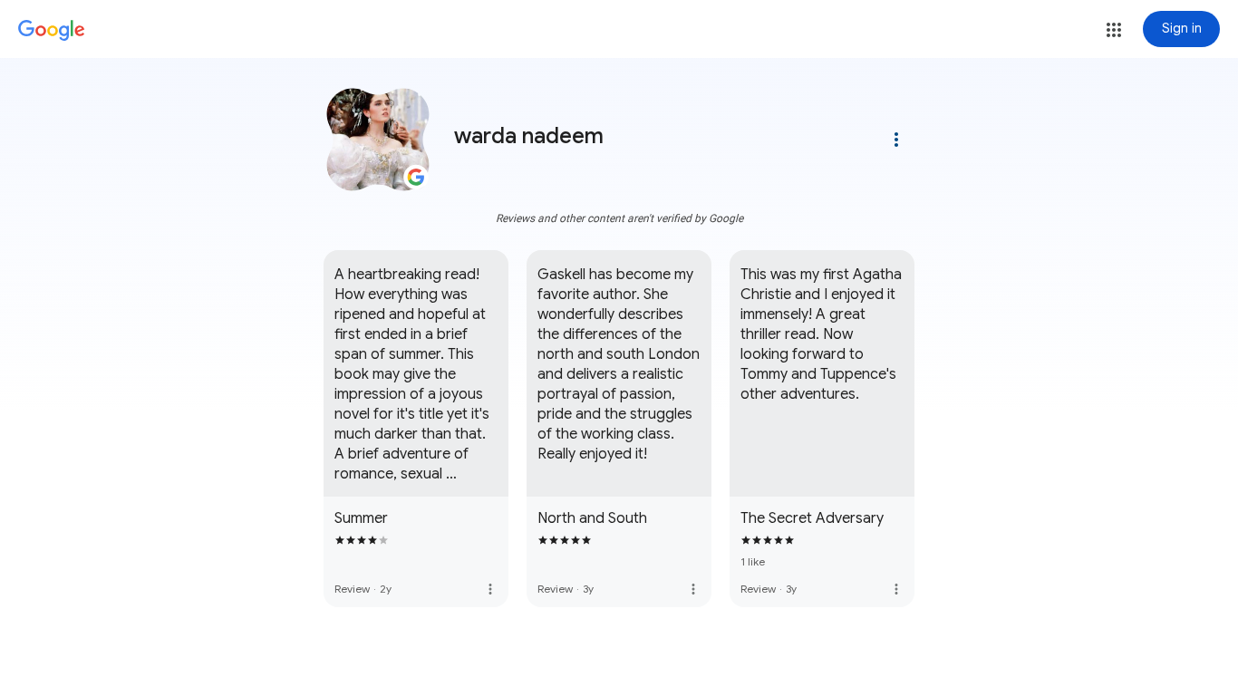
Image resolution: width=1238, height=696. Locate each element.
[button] (1114, 30)
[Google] (51, 31)
